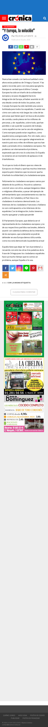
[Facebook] (5, 268)
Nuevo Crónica (27, 723)
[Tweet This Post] (15, 46)
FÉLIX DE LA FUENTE (24, 36)
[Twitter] (12, 268)
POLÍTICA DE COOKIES (37, 715)
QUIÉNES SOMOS (9, 715)
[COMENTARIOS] (37, 46)
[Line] (26, 268)
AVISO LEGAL (22, 715)
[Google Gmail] (40, 268)
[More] (5, 275)
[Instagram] (19, 268)
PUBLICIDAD (15, 718)
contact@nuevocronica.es (11, 725)
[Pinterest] (33, 268)
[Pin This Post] (26, 46)
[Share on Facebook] (10, 46)
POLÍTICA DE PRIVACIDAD (31, 718)
